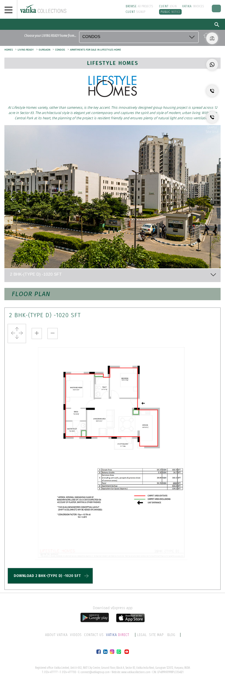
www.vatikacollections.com (135, 672)
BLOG (171, 635)
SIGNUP (136, 12)
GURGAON (45, 49)
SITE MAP (156, 635)
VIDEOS (76, 635)
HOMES (8, 49)
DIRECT (118, 635)
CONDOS (60, 49)
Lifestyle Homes (112, 63)
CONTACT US (94, 635)
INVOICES (193, 6)
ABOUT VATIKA (56, 635)
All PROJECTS (139, 6)
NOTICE (170, 12)
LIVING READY (26, 49)
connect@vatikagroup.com (95, 672)
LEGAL (142, 635)
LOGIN (168, 6)
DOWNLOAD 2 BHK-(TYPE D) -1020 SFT (47, 576)
